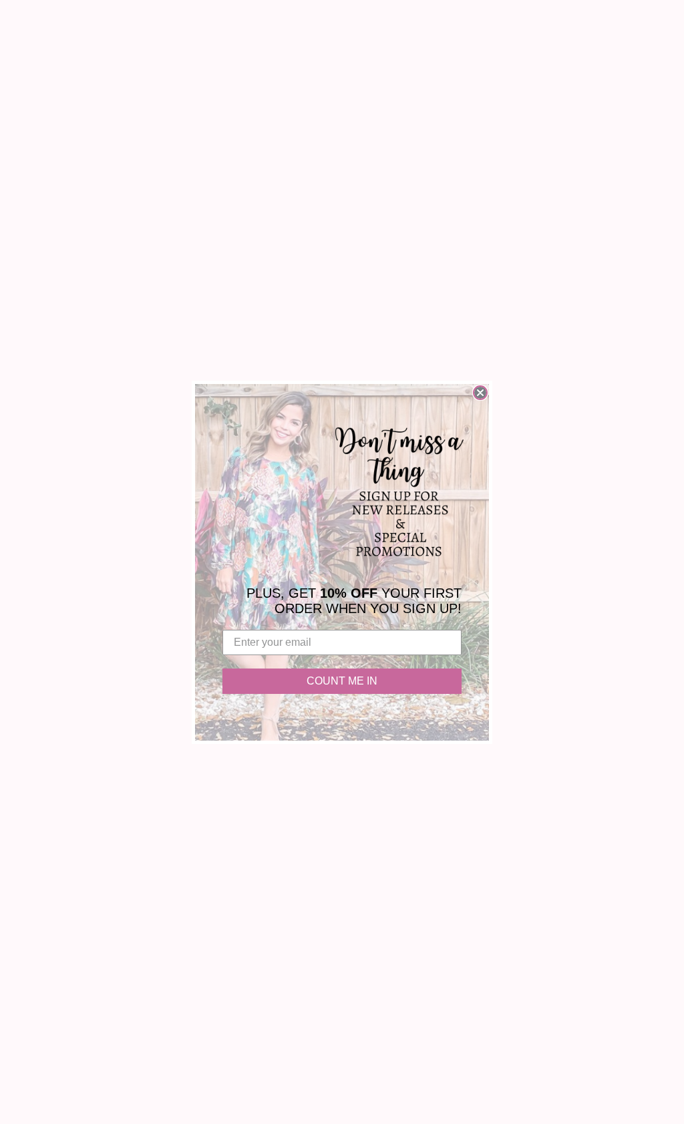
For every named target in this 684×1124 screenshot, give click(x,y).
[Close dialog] (480, 392)
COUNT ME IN (342, 681)
